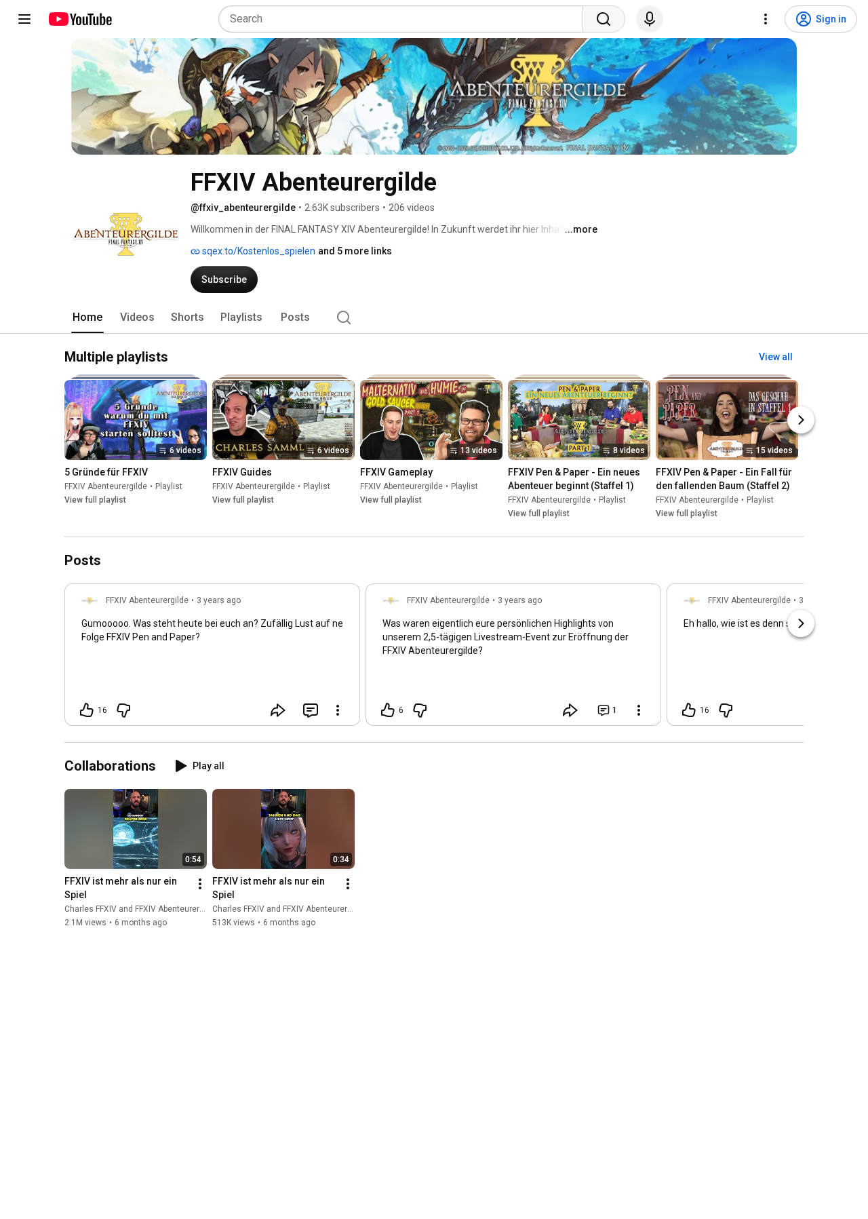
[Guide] (24, 19)
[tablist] (434, 317)
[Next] (800, 420)
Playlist (168, 487)
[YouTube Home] (79, 19)
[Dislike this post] (123, 710)
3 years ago (219, 600)
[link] (212, 658)
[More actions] (200, 883)
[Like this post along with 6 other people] (388, 710)
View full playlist (95, 500)
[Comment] (310, 710)
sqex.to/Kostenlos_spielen (257, 251)
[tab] (87, 317)
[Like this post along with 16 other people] (87, 710)
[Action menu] (337, 710)
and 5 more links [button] (355, 251)
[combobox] (404, 19)
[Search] (603, 19)
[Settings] (765, 19)
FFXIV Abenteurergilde (105, 487)
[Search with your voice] (649, 19)
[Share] (278, 710)
